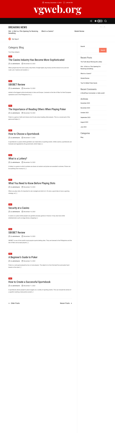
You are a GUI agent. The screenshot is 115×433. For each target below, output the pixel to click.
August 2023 (84, 122)
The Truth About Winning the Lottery (91, 62)
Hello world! (101, 93)
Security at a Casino (18, 208)
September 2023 (85, 117)
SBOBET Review (16, 84)
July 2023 (83, 127)
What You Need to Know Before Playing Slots (31, 183)
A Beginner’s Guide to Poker (22, 257)
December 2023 (85, 103)
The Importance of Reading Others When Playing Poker (37, 109)
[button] (104, 27)
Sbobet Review (50, 31)
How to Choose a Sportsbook (23, 134)
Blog (10, 56)
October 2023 (85, 113)
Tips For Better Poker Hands (88, 31)
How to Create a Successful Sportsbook (29, 281)
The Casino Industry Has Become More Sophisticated (36, 59)
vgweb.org (57, 9)
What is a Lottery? (17, 158)
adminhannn (16, 63)
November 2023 (85, 108)
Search (83, 46)
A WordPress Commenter (88, 93)
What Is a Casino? (19, 31)
